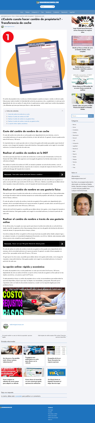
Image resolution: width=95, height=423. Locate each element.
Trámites (75, 162)
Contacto (50, 412)
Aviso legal (50, 410)
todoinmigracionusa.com (9, 26)
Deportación (64, 12)
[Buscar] (53, 6)
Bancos (74, 124)
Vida (74, 165)
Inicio (21, 12)
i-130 (74, 140)
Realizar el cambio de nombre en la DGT (18, 116)
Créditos (75, 132)
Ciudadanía (56, 12)
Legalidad (72, 12)
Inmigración (35, 12)
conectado (18, 396)
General (75, 138)
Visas (42, 12)
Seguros (75, 154)
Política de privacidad (53, 417)
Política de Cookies (52, 415)
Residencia (48, 12)
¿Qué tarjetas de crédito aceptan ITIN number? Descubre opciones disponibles (52, 336)
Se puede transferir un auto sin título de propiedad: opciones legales (17, 336)
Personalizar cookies (52, 414)
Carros (74, 127)
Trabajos (27, 12)
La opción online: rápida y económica (17, 123)
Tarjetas (74, 157)
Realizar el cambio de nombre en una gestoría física (21, 119)
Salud (74, 151)
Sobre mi (50, 419)
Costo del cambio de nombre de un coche (18, 114)
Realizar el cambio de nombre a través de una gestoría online (23, 121)
